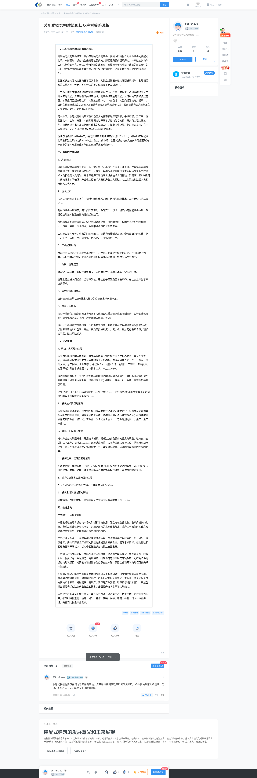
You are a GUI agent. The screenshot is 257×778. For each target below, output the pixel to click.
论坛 (68, 5)
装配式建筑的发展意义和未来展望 (79, 732)
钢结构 (125, 613)
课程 (75, 5)
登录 (212, 5)
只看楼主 (67, 666)
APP (104, 5)
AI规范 (83, 5)
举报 (162, 653)
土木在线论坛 (44, 13)
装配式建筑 (55, 13)
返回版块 (209, 73)
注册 (219, 5)
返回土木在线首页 (55, 750)
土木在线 (51, 5)
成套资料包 (94, 5)
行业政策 (65, 13)
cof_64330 (191, 23)
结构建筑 (134, 613)
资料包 (225, 49)
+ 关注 (183, 59)
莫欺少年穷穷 (59, 677)
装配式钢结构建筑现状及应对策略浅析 (85, 13)
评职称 (225, 55)
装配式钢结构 (158, 613)
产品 (111, 5)
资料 (60, 5)
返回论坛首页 (80, 750)
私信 (205, 59)
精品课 (225, 61)
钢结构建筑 (145, 613)
